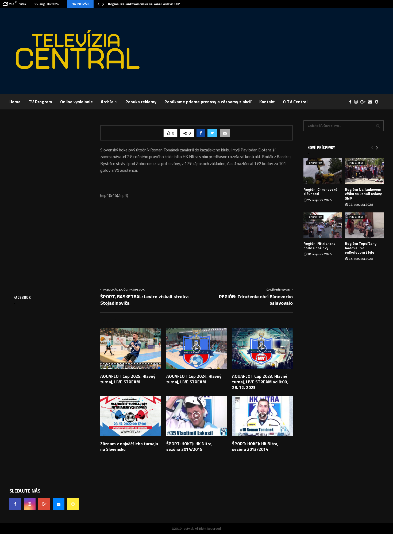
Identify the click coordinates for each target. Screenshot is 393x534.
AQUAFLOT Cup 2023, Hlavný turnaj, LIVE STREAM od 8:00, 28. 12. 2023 (260, 382)
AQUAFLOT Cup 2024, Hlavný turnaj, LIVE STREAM (193, 379)
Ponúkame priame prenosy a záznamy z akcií (207, 101)
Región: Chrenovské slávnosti (320, 191)
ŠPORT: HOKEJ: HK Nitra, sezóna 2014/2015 (189, 446)
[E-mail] (371, 102)
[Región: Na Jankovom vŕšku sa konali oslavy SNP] (364, 171)
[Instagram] (357, 102)
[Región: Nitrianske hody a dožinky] (322, 225)
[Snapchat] (378, 102)
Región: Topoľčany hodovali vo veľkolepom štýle (360, 248)
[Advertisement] (286, 50)
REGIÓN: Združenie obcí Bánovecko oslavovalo (256, 300)
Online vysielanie (76, 101)
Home (15, 101)
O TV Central (295, 101)
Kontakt (267, 101)
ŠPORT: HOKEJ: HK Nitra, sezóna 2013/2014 (255, 446)
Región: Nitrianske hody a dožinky (319, 246)
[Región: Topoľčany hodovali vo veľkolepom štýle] (364, 225)
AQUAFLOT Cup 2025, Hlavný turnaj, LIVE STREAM (127, 379)
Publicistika (314, 163)
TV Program (40, 101)
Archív (107, 101)
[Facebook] (351, 102)
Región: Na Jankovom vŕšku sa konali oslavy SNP (144, 3)
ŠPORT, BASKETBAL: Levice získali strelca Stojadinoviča (144, 300)
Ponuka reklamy (140, 101)
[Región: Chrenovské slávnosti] (322, 171)
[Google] (364, 102)
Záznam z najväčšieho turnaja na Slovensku (129, 446)
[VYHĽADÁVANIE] (378, 125)
